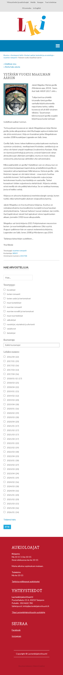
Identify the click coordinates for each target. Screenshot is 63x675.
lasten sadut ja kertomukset (19, 298)
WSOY (15, 253)
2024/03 (13, 486)
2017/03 (13, 370)
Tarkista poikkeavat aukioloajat (26, 581)
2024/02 (13, 482)
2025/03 (13, 503)
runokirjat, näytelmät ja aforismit (21, 324)
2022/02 (13, 447)
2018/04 (13, 387)
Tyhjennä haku (10, 519)
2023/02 (13, 465)
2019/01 (13, 391)
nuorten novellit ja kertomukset (20, 311)
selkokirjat (11, 320)
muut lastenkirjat (14, 303)
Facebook (16, 630)
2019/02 (13, 396)
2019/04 (13, 404)
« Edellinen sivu (10, 64)
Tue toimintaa (50, 2)
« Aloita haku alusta (12, 67)
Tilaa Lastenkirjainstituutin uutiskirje (28, 612)
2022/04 (13, 456)
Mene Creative (39, 666)
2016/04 (13, 357)
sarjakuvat (11, 328)
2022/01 (13, 443)
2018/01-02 (14, 378)
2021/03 (13, 434)
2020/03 (13, 417)
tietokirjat (11, 333)
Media (32, 2)
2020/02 (13, 413)
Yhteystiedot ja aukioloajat (18, 2)
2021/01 (13, 426)
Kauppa (40, 2)
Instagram (16, 636)
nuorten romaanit (20, 250)
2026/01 (13, 512)
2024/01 (13, 478)
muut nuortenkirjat (15, 316)
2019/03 (13, 400)
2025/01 (13, 495)
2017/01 (13, 361)
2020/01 (13, 409)
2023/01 (13, 460)
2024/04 (13, 491)
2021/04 (13, 439)
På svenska (26, 8)
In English (37, 8)
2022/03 (13, 452)
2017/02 (13, 365)
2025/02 (13, 499)
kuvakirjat (11, 290)
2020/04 (13, 422)
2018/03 (13, 383)
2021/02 (13, 430)
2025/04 (13, 508)
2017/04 (23, 256)
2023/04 (13, 473)
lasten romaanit (13, 294)
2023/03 (13, 469)
